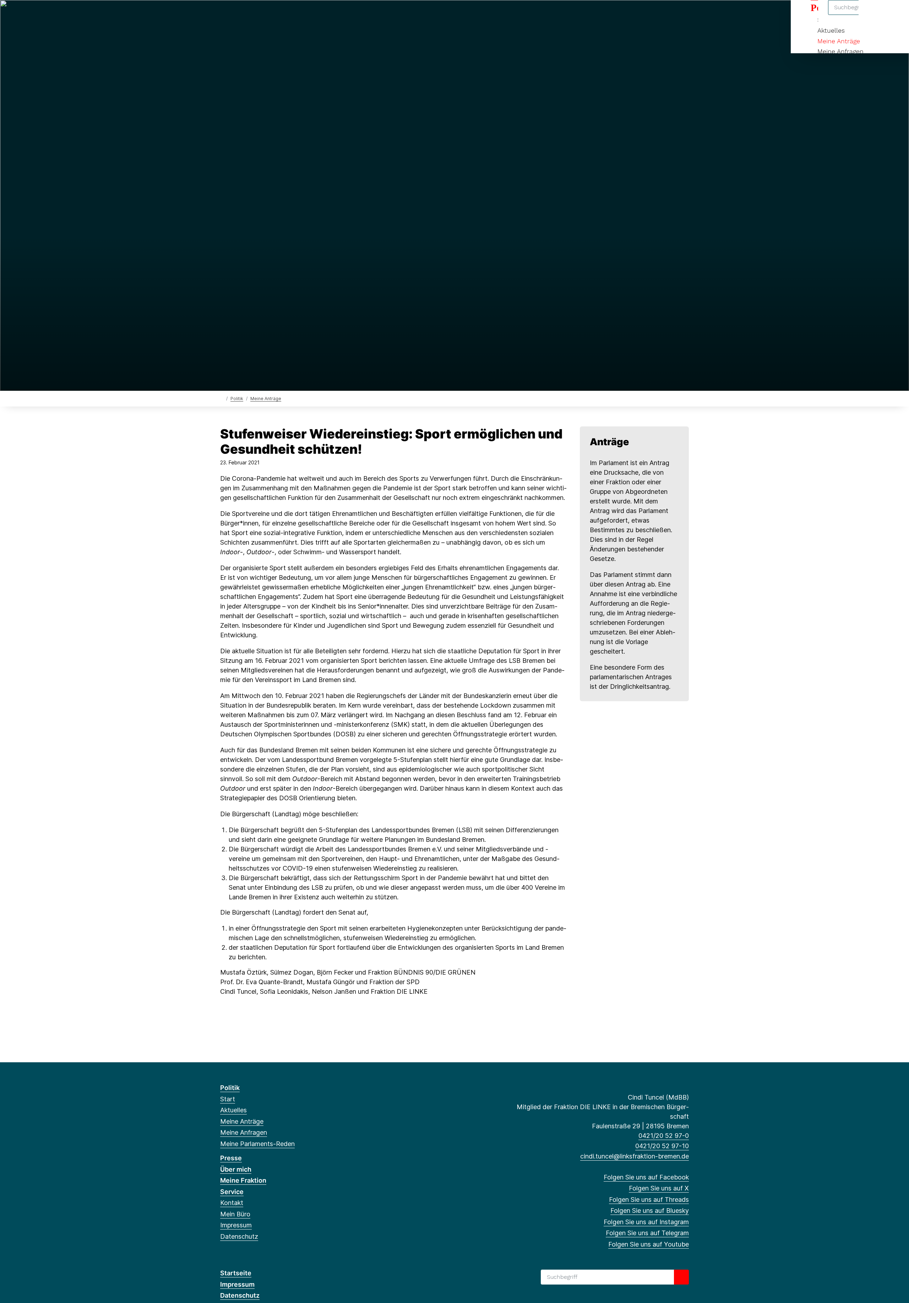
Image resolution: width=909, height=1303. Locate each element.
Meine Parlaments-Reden (257, 1143)
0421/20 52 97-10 (662, 1146)
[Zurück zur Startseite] (221, 398)
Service (232, 1191)
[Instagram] (270, 15)
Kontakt (231, 1202)
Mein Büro (235, 1214)
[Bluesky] (259, 15)
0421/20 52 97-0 (663, 1135)
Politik (236, 398)
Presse (231, 1158)
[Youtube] (294, 15)
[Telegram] (282, 15)
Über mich (235, 1169)
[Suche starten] (681, 1277)
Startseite (235, 1273)
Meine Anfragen (840, 51)
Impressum (236, 1225)
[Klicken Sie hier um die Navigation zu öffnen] (894, 15)
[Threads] (247, 15)
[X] (235, 15)
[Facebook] (224, 15)
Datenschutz (239, 1236)
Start (227, 1099)
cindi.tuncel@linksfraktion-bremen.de (634, 1156)
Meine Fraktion (243, 1180)
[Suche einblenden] (873, 15)
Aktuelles (831, 30)
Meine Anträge (838, 41)
